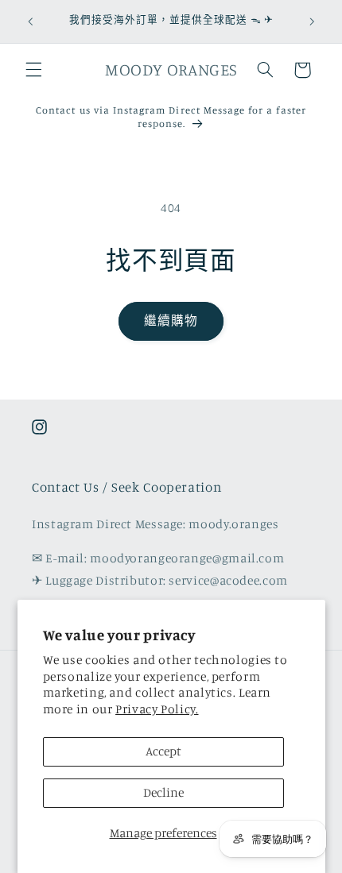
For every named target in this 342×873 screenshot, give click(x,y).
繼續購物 (171, 320)
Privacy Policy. (156, 709)
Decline (163, 792)
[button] (33, 70)
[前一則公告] (30, 21)
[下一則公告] (311, 21)
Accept (163, 751)
